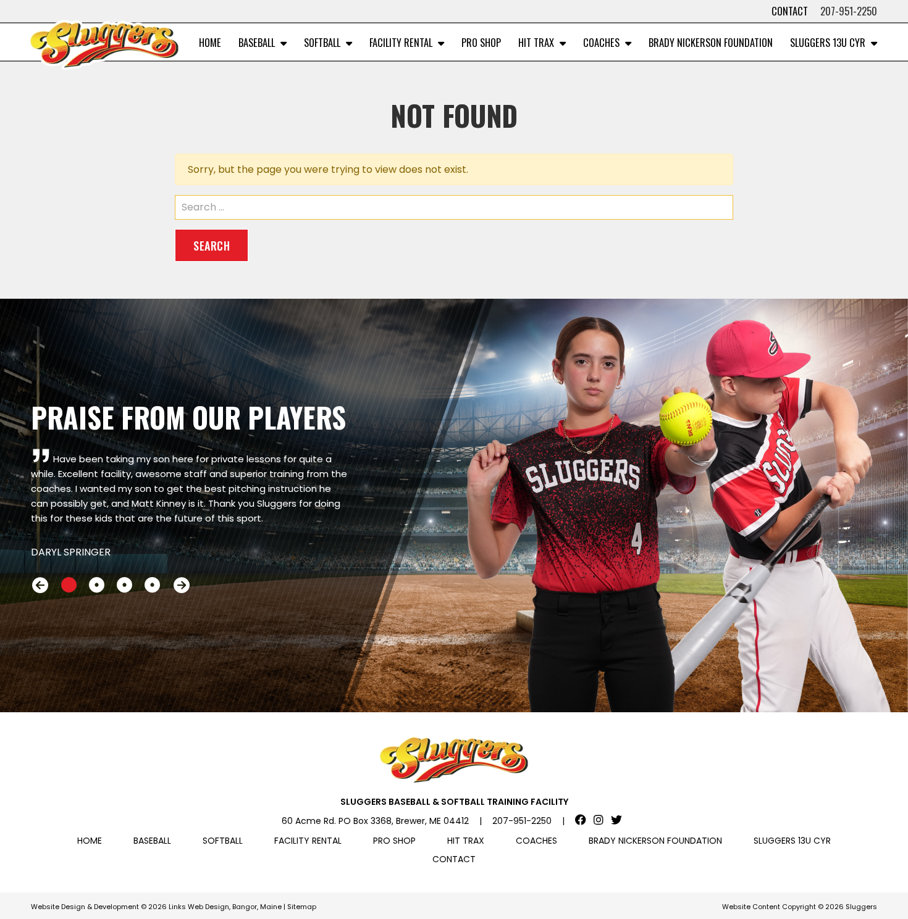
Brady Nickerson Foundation (711, 42)
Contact (789, 11)
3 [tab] (124, 585)
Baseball (256, 42)
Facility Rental (400, 42)
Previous (40, 585)
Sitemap (301, 907)
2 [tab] (96, 585)
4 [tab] (152, 585)
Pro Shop (481, 42)
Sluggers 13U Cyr (827, 42)
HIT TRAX (536, 42)
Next (181, 585)
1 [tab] (69, 585)
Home (210, 42)
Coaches (601, 42)
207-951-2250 (848, 11)
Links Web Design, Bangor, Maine (226, 907)
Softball (322, 42)
